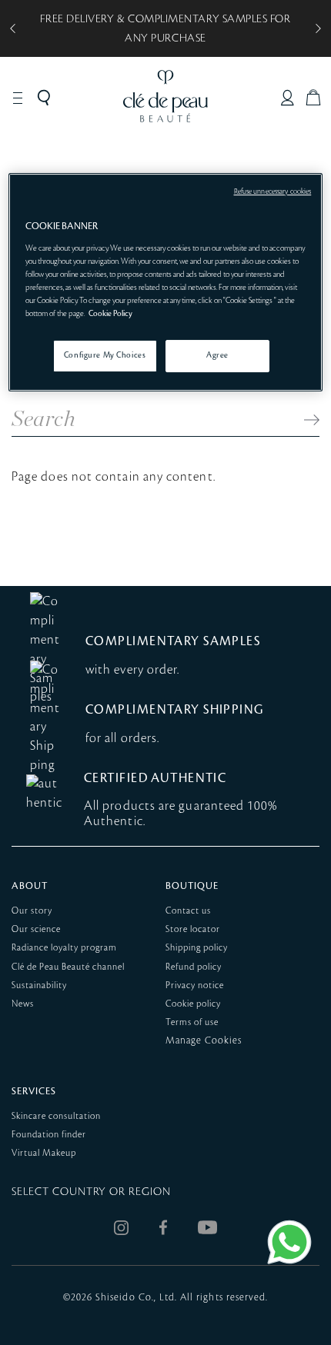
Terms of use (192, 1022)
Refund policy (194, 967)
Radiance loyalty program (64, 948)
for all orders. (122, 738)
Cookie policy (193, 1004)
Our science (36, 929)
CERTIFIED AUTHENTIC (155, 778)
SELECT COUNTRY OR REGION (91, 1192)
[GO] (304, 420)
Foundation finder (49, 1135)
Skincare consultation (56, 1116)
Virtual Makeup (44, 1153)
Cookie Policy (110, 313)
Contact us (188, 911)
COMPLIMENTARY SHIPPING (174, 710)
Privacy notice (195, 985)
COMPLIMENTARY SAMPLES (172, 641)
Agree (217, 355)
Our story (32, 911)
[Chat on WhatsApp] (289, 1242)
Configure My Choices (104, 355)
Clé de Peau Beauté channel (68, 967)
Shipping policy (197, 948)
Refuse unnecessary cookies (273, 191)
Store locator (193, 929)
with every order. (132, 670)
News (23, 1004)
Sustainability (39, 985)
